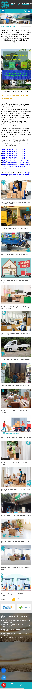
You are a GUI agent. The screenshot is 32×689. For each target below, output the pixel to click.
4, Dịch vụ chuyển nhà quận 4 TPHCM (13, 155)
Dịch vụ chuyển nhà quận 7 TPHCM (13, 157)
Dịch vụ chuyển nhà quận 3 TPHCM (13, 153)
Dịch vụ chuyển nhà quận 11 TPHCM (14, 159)
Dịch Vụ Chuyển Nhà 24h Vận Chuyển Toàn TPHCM (16, 515)
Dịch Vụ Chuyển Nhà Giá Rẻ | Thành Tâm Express (16, 437)
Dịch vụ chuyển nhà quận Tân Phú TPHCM (15, 163)
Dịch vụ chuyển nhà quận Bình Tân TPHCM (16, 165)
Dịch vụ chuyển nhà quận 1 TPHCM (13, 149)
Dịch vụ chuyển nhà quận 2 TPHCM (13, 151)
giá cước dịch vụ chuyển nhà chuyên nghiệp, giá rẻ (15, 173)
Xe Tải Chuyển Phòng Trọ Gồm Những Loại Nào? (15, 359)
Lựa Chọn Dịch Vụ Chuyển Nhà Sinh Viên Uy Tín (15, 228)
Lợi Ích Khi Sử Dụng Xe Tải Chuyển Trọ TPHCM (15, 385)
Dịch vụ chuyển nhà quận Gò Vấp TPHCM (15, 161)
